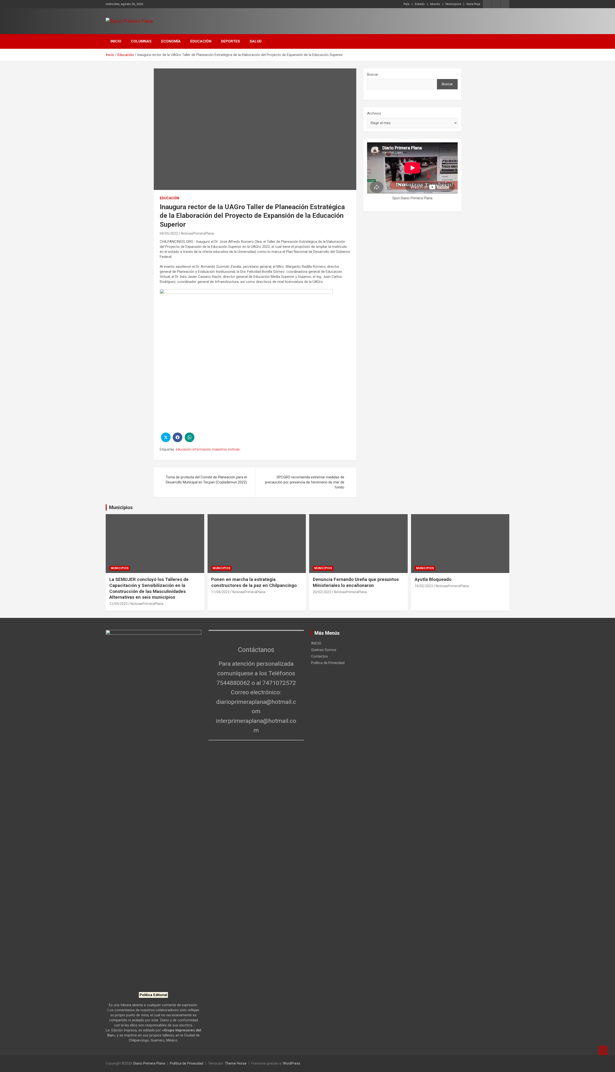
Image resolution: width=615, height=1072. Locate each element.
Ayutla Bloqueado (434, 579)
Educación (200, 41)
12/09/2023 (118, 604)
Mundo (435, 4)
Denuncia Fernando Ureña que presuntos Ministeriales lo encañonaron (356, 582)
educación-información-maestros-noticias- (208, 449)
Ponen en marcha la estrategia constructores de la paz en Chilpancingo (254, 582)
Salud (256, 41)
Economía (171, 41)
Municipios (453, 4)
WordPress (291, 1063)
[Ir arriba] (603, 1050)
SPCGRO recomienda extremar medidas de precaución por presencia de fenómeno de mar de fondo (304, 482)
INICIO (116, 41)
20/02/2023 (322, 592)
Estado (420, 4)
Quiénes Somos (323, 650)
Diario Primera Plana (149, 1063)
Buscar (372, 74)
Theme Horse (235, 1063)
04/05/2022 (169, 233)
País (406, 4)
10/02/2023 (424, 586)
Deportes (230, 41)
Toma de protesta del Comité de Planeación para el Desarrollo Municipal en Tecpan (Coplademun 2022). (206, 479)
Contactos (319, 656)
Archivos (374, 113)
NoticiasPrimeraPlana (197, 233)
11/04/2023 (220, 592)
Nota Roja (473, 4)
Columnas (141, 41)
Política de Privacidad (327, 663)
